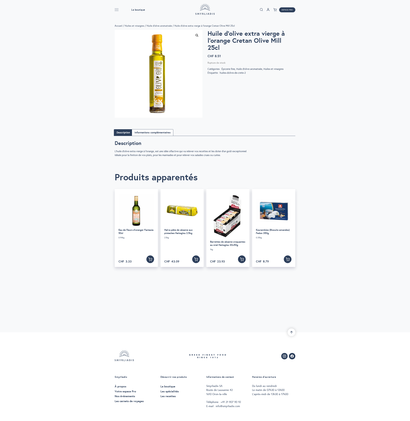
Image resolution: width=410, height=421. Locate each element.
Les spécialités (169, 391)
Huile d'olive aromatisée (159, 25)
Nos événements (125, 396)
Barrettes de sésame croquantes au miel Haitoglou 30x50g (227, 243)
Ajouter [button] (150, 259)
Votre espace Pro (125, 391)
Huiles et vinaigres (134, 25)
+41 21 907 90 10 (231, 402)
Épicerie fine (228, 68)
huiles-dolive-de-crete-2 (233, 72)
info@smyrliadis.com (228, 406)
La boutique (138, 9)
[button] (197, 35)
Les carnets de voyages (129, 401)
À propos (120, 386)
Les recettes (168, 396)
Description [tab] (123, 132)
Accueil (118, 25)
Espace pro (287, 10)
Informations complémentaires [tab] (153, 132)
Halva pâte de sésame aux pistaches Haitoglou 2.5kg (178, 231)
